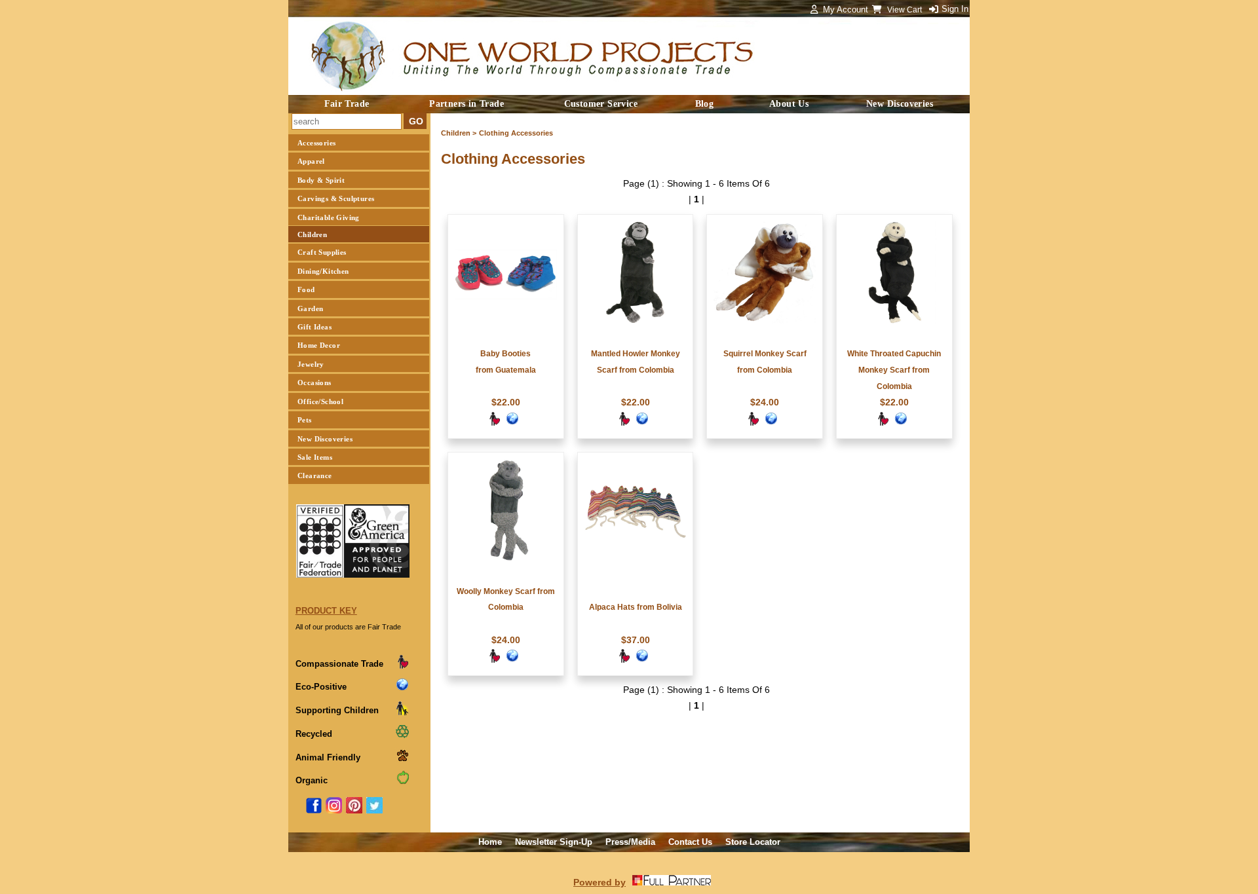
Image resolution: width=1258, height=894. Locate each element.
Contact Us (690, 842)
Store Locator (752, 842)
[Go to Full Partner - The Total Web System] (671, 882)
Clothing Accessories (516, 133)
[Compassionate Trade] (494, 423)
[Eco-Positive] (512, 423)
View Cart (905, 9)
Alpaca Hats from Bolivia (635, 607)
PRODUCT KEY (326, 611)
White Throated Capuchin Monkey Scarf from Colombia (894, 370)
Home (490, 842)
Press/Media (630, 842)
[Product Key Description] (402, 666)
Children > (458, 133)
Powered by (599, 882)
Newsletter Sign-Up (553, 842)
